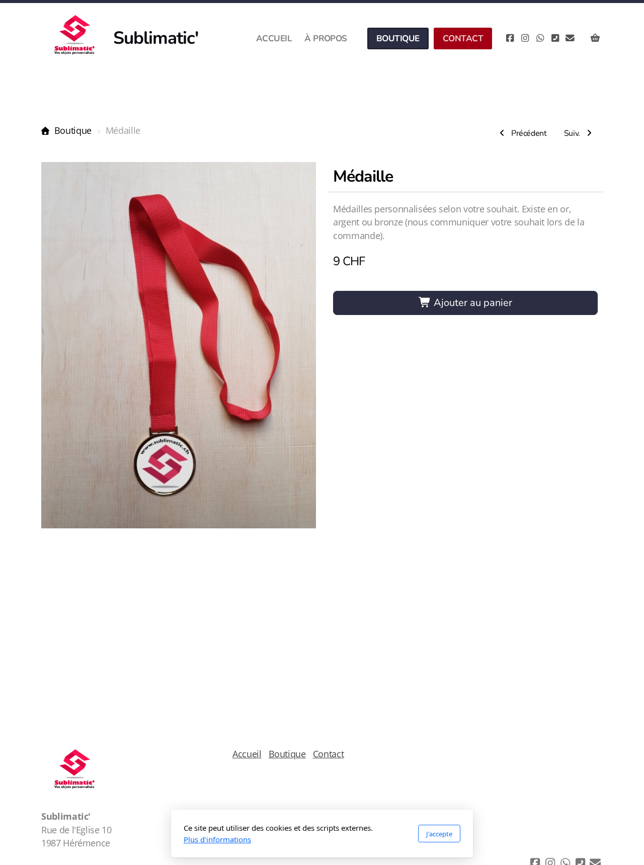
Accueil (247, 754)
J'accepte (439, 833)
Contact (328, 754)
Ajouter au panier (471, 302)
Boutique (73, 130)
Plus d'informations (217, 839)
